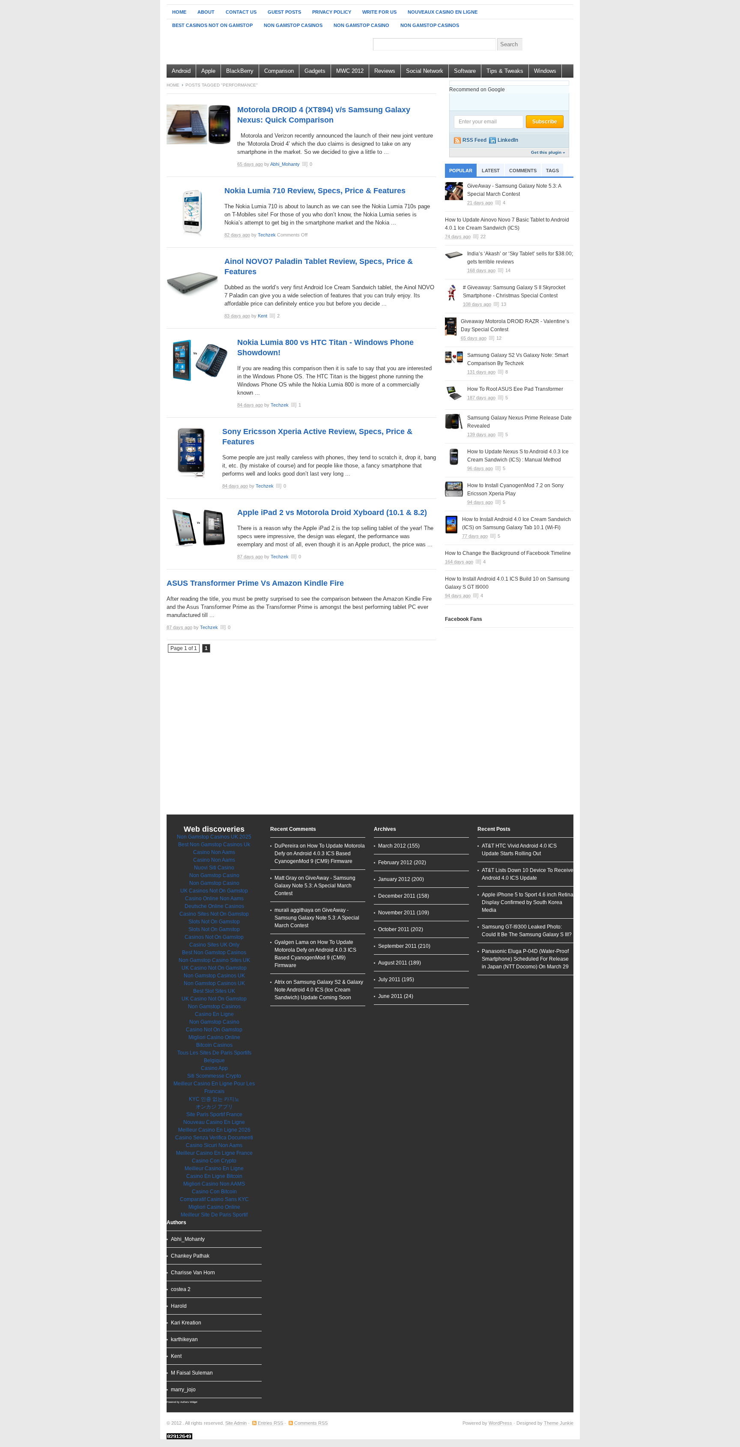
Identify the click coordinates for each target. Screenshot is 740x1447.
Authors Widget (188, 1402)
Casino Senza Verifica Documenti (214, 1138)
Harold (179, 1306)
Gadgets (314, 71)
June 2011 (390, 996)
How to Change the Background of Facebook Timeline (508, 553)
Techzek (267, 234)
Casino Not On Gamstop (214, 1030)
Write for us (379, 12)
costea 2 (181, 1289)
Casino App (214, 1068)
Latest (491, 170)
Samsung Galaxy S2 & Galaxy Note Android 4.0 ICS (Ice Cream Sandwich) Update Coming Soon (319, 990)
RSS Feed (474, 140)
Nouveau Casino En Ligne (214, 1122)
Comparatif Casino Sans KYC (214, 1199)
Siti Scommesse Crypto (214, 1076)
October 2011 (393, 929)
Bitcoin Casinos (214, 1045)
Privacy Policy (331, 12)
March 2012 (392, 846)
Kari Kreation (186, 1323)
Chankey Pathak (190, 1256)
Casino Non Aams (214, 852)
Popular (460, 170)
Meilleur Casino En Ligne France (214, 1153)
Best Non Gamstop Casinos (214, 953)
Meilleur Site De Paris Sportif (214, 1215)
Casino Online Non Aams (214, 899)
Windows (545, 71)
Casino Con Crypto (214, 1161)
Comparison (279, 71)
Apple (208, 71)
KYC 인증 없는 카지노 (214, 1099)
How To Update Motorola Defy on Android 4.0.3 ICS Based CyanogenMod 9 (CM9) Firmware (320, 853)
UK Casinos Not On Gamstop (214, 891)
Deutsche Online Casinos (214, 906)
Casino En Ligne (214, 1014)
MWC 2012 (350, 71)
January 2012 (394, 879)
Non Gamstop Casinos (293, 25)
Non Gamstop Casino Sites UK (214, 960)
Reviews (384, 71)
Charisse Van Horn (193, 1273)
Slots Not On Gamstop (214, 922)
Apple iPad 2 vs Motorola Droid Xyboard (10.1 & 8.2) (332, 512)
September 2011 (397, 946)
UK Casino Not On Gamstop (214, 968)
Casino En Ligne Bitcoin (214, 1176)
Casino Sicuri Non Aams (214, 1145)
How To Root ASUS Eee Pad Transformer (515, 389)
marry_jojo (183, 1390)
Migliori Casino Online (214, 1037)
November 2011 (396, 913)
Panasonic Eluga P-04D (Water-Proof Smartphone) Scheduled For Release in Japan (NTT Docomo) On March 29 (525, 959)
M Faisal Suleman (192, 1373)
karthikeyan (184, 1339)
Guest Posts (284, 12)
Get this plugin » (548, 152)
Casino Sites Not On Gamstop (214, 914)
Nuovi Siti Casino (214, 868)
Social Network (424, 71)
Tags (552, 170)
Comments (523, 170)
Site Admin (236, 1423)
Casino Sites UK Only (214, 945)
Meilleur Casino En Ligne (214, 1168)
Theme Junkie (558, 1423)
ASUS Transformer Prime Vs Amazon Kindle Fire (255, 583)
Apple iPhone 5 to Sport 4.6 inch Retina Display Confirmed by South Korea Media (527, 902)
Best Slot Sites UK (214, 991)
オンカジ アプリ (214, 1107)
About (206, 12)
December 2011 (396, 896)
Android (181, 71)
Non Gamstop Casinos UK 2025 (214, 837)
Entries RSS (270, 1423)
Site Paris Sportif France (214, 1114)
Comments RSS (311, 1423)
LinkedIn (508, 140)
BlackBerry (240, 71)
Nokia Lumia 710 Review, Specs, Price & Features (315, 190)
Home (179, 12)
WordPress (500, 1423)
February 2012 (395, 863)
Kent (262, 315)
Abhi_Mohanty (285, 164)
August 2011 (392, 963)
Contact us (241, 12)
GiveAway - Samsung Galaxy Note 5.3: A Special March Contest (315, 885)
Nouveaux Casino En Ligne (442, 12)
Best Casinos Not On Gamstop (212, 25)
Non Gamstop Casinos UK (214, 976)
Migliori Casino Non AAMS (214, 1184)
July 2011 (389, 980)
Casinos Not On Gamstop (214, 937)
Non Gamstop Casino (361, 25)
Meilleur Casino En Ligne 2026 (214, 1130)
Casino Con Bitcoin (214, 1192)
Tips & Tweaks (504, 71)
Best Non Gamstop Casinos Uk (214, 845)
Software (465, 71)
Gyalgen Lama (292, 942)
